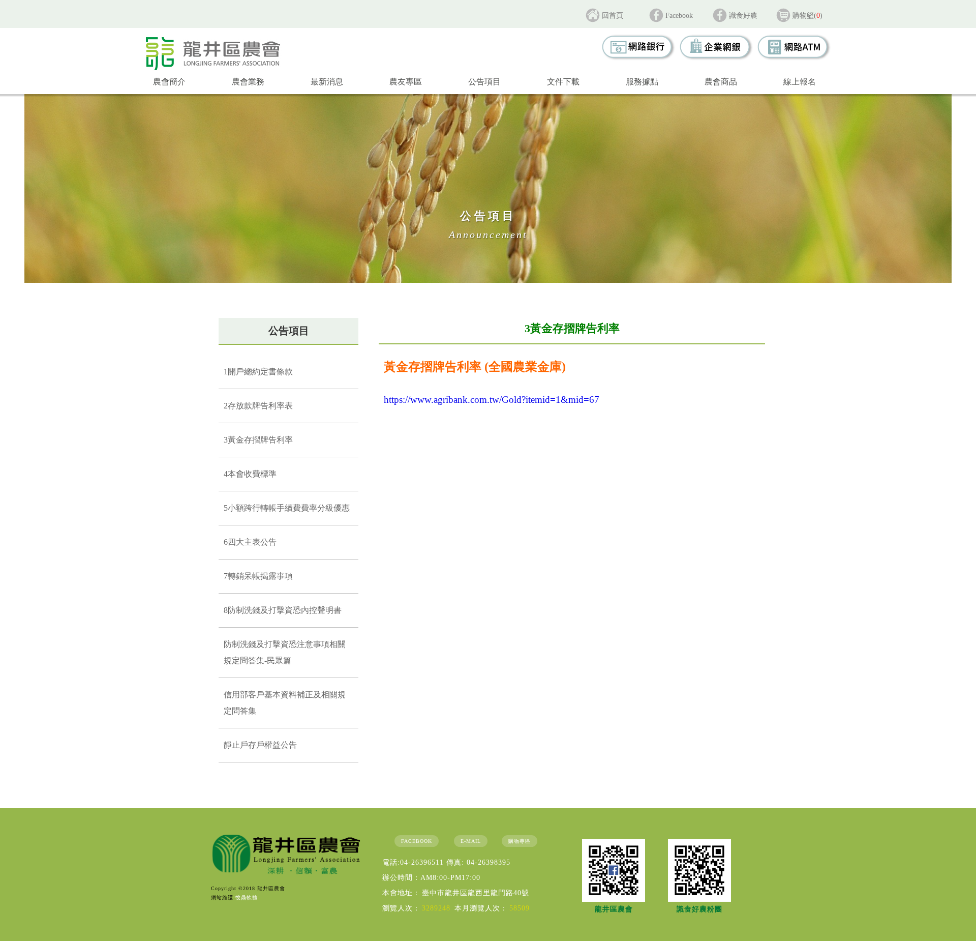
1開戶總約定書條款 (258, 371)
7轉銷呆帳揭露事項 (258, 576)
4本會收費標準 (250, 473)
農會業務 (248, 81)
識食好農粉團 (699, 909)
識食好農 (743, 15)
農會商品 (721, 81)
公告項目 (484, 81)
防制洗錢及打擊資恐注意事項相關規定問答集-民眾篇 (285, 652)
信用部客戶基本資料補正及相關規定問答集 (285, 702)
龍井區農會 (614, 909)
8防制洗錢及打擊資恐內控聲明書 (283, 610)
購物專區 (519, 841)
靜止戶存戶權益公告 (260, 745)
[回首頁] (213, 53)
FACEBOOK (416, 841)
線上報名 (799, 81)
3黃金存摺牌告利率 (258, 439)
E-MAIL (471, 841)
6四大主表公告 (250, 542)
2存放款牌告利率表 (258, 405)
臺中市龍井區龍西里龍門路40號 (475, 893)
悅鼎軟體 (246, 897)
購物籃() (807, 15)
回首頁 (612, 15)
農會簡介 (169, 81)
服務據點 (642, 81)
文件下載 (563, 81)
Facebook (679, 15)
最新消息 (327, 81)
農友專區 (405, 81)
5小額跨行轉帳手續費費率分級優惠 (287, 508)
